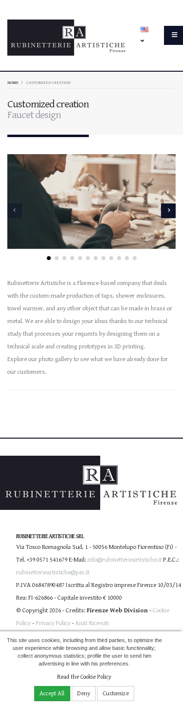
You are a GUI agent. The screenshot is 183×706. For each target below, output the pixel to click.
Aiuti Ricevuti (92, 623)
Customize (116, 693)
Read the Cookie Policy (84, 677)
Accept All (52, 693)
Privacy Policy (53, 623)
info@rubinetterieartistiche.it (124, 560)
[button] (49, 258)
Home (13, 82)
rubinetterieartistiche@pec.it (52, 572)
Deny (83, 693)
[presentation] (14, 210)
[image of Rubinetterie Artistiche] (91, 201)
